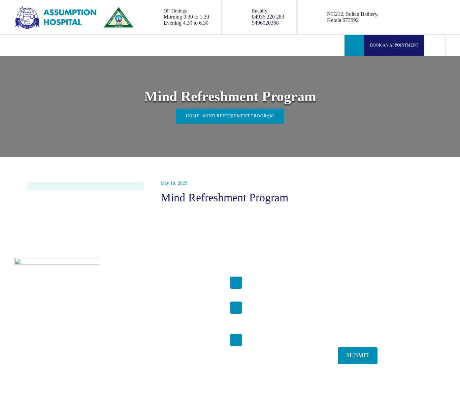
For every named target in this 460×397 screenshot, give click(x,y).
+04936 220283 (262, 311)
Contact (146, 356)
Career (145, 312)
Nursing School (154, 334)
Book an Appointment (393, 45)
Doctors (146, 291)
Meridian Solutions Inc (424, 382)
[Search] (435, 45)
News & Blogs (153, 323)
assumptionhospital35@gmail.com (281, 286)
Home (192, 116)
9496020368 (265, 23)
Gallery (146, 345)
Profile (145, 280)
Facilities (147, 302)
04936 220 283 (268, 17)
